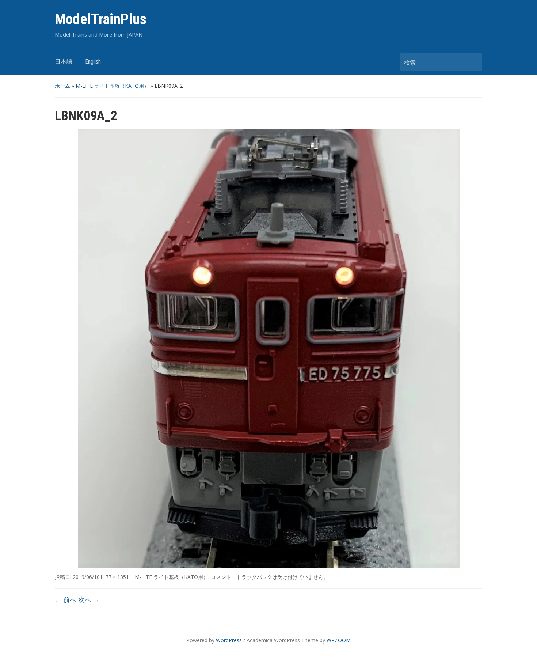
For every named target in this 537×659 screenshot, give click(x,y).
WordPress (229, 640)
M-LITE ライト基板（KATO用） (112, 85)
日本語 (63, 61)
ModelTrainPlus (100, 19)
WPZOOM (339, 640)
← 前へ (65, 599)
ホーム (62, 85)
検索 (473, 62)
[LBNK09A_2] (269, 348)
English (93, 61)
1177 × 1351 (114, 576)
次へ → (89, 599)
